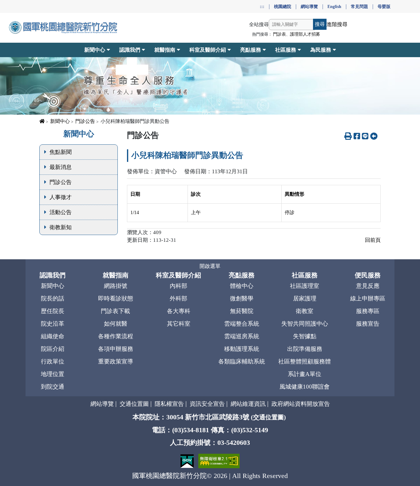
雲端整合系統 (241, 323)
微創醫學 (241, 298)
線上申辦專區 (367, 298)
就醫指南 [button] (164, 50)
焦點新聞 (61, 152)
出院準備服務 (304, 349)
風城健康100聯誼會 (304, 386)
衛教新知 (61, 227)
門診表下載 (115, 311)
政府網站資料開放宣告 (300, 404)
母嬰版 (384, 6)
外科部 (178, 298)
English (334, 6)
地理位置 (52, 374)
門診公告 (85, 121)
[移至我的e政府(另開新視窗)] (188, 460)
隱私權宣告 (169, 404)
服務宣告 (367, 323)
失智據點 (304, 336)
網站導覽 (309, 6)
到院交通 (52, 386)
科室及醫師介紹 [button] (207, 50)
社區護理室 (304, 286)
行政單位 (52, 361)
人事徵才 (61, 197)
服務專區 (367, 311)
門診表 (279, 34)
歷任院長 (52, 311)
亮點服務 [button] (250, 50)
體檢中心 (241, 286)
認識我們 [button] (129, 50)
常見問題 (359, 6)
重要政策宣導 (115, 361)
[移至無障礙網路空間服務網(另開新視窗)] (219, 460)
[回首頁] (64, 28)
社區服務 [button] (285, 50)
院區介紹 (52, 349)
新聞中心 (60, 121)
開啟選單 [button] (210, 266)
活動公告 (61, 212)
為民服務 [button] (320, 50)
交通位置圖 (134, 404)
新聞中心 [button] (94, 50)
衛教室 (304, 311)
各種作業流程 (115, 336)
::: (262, 6)
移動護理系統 (241, 349)
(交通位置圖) (268, 417)
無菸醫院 (241, 311)
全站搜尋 (259, 24)
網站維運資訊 (248, 404)
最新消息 (61, 167)
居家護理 (304, 298)
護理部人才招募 (305, 34)
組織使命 (52, 336)
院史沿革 (52, 323)
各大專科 (178, 311)
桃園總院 (282, 6)
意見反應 (367, 286)
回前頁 (373, 240)
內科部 (178, 286)
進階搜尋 (337, 24)
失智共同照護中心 (304, 323)
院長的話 (52, 298)
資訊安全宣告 (207, 404)
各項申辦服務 (115, 349)
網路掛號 (115, 286)
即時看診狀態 (115, 298)
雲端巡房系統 (241, 336)
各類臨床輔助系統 (241, 361)
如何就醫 (115, 323)
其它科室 (178, 323)
